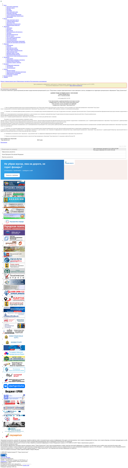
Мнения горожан (11, 70)
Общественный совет (12, 51)
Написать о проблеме (12, 175)
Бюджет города (10, 36)
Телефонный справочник (13, 65)
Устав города (10, 58)
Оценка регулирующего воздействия (16, 42)
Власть (5, 18)
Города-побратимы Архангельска (15, 16)
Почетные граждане (12, 13)
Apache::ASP (26, 465)
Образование (10, 45)
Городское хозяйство (12, 38)
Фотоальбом (10, 17)
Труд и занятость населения (13, 37)
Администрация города (12, 21)
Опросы (6, 69)
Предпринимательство (12, 34)
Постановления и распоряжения (38, 81)
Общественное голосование (14, 73)
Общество (6, 43)
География (9, 10)
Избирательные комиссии (13, 25)
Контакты (6, 63)
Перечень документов (7, 157)
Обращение (3, 461)
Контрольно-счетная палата (13, 24)
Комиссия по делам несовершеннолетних (17, 55)
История (9, 9)
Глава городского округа (13, 20)
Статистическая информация (14, 14)
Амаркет (6, 77)
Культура (9, 46)
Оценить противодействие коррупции (16, 71)
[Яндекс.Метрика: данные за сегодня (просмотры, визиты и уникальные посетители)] (5, 457)
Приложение (4, 142)
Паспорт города (11, 8)
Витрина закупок (8, 75)
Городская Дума (11, 22)
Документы (6, 57)
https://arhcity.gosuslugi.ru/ (76, 85)
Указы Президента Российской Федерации (13, 154)
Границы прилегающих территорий (16, 41)
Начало (2, 81)
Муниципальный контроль (13, 54)
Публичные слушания (12, 74)
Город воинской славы (12, 12)
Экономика (6, 26)
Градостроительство (12, 39)
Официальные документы (23, 81)
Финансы (9, 29)
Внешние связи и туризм (13, 53)
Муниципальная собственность (14, 32)
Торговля (9, 33)
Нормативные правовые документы (16, 59)
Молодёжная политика (12, 49)
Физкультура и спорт (12, 47)
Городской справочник (12, 6)
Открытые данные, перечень (14, 62)
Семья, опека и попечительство (14, 50)
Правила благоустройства (13, 61)
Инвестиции (10, 30)
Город (5, 5)
